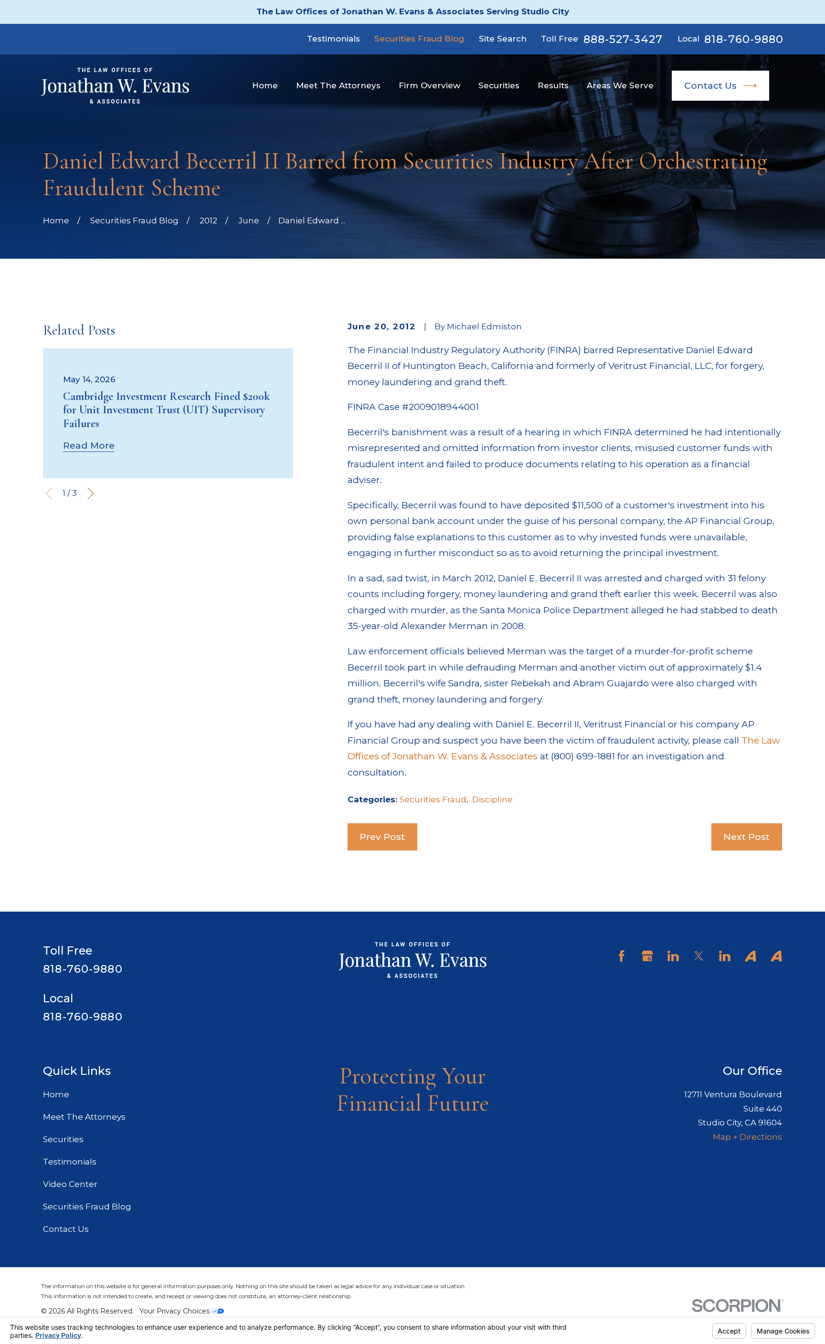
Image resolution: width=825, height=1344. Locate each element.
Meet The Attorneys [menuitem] (338, 85)
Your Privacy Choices (175, 1311)
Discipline (492, 799)
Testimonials (333, 38)
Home (56, 1094)
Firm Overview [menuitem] (429, 85)
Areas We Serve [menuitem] (620, 85)
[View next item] (90, 493)
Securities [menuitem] (498, 85)
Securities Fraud (433, 799)
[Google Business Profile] (647, 956)
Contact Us (710, 85)
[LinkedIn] (673, 956)
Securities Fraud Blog (419, 38)
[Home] (115, 86)
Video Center (70, 1184)
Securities (63, 1139)
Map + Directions (747, 1137)
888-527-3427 (623, 39)
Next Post (746, 836)
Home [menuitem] (265, 85)
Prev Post (382, 836)
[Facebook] (621, 956)
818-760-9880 (744, 39)
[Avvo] (750, 956)
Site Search (503, 38)
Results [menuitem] (553, 85)
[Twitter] (699, 956)
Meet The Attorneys (84, 1117)
